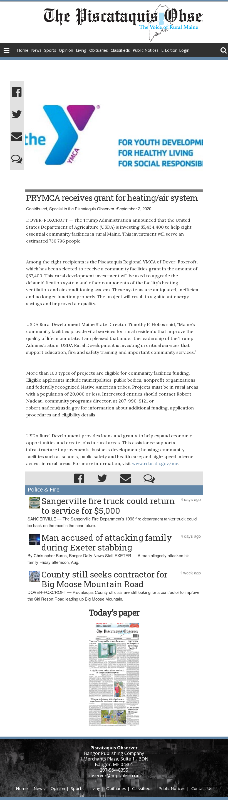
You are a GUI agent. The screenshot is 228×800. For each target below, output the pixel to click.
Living (81, 50)
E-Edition (169, 50)
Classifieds (120, 50)
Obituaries (98, 50)
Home (22, 50)
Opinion (66, 50)
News (36, 50)
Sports (50, 50)
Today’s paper (114, 612)
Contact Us (201, 788)
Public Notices (145, 50)
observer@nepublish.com (114, 775)
